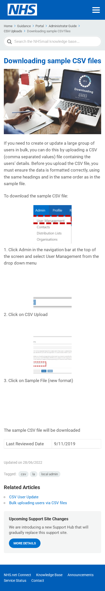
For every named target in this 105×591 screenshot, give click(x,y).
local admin (49, 474)
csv (23, 474)
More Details (25, 543)
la (33, 474)
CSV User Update (23, 497)
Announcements (81, 575)
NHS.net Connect (17, 575)
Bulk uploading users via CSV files (38, 503)
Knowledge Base (49, 575)
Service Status (15, 580)
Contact (37, 580)
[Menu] (96, 10)
